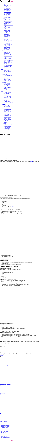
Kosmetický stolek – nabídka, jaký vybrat (8, 89)
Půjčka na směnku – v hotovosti (7, 118)
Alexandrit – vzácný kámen (6, 99)
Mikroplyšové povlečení (6, 70)
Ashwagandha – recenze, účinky (7, 30)
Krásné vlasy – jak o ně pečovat (7, 45)
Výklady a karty (4, 104)
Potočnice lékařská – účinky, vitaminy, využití (8, 25)
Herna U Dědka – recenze (3, 432)
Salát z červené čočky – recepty (7, 52)
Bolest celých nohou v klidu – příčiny (7, 5)
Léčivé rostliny (3, 18)
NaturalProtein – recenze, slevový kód (7, 61)
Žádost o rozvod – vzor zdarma (7, 113)
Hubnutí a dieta (4, 57)
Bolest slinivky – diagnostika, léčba (7, 9)
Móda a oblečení (4, 33)
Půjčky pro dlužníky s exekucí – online (7, 117)
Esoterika (2, 91)
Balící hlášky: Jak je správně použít (7, 111)
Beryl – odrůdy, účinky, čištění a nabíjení (8, 103)
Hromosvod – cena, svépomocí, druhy (7, 79)
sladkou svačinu (31, 161)
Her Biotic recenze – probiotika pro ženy (8, 59)
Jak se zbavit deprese (6, 15)
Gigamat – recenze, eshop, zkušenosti (7, 126)
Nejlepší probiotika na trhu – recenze (7, 63)
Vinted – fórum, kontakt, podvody (7, 37)
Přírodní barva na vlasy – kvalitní (7, 48)
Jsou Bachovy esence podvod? (4, 436)
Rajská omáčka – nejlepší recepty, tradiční (8, 55)
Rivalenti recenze (5, 130)
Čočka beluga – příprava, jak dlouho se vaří (8, 54)
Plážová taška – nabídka (6, 34)
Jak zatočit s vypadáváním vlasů (7, 47)
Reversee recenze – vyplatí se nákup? (7, 129)
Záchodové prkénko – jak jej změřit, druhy (8, 76)
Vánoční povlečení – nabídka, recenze (7, 71)
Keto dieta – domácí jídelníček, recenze (8, 62)
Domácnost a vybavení (4, 74)
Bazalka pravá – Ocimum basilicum (7, 22)
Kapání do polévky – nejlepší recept (4, 427)
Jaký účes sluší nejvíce (6, 46)
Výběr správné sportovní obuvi (7, 36)
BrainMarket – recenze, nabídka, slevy (7, 11)
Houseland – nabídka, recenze (7, 128)
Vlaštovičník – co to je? (6, 24)
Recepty (3, 50)
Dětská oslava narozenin (6, 114)
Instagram (2, 355)
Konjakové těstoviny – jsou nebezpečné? (8, 65)
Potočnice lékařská (3, 430)
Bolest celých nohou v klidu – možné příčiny (5, 437)
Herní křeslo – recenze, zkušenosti (7, 87)
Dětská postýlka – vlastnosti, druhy (7, 90)
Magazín (2, 107)
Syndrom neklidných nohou (6, 6)
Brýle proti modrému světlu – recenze (7, 115)
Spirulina (2, 435)
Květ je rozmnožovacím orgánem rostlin (5, 426)
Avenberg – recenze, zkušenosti (7, 127)
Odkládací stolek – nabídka (6, 88)
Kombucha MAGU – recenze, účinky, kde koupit (9, 68)
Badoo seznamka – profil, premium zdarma (8, 119)
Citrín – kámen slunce (6, 98)
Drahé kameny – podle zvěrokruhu (7, 101)
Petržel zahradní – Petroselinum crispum (8, 20)
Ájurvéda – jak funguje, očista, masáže (7, 32)
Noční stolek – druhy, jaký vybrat (7, 83)
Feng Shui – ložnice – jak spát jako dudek (8, 75)
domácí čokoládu (12, 206)
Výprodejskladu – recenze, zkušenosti (7, 125)
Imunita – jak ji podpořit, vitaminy (7, 10)
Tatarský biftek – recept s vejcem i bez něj (8, 56)
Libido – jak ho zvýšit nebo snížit (7, 14)
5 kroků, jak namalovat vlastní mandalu (8, 94)
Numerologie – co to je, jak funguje (7, 96)
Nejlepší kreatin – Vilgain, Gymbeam (7, 13)
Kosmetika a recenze (4, 38)
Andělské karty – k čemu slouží (7, 105)
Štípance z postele (5, 4)
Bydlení (2, 69)
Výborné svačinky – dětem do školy (7, 67)
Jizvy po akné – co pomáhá (6, 41)
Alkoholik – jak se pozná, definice (7, 17)
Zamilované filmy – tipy (6, 122)
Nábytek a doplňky (4, 82)
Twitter (0, 355)
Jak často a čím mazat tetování (7, 43)
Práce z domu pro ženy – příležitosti (7, 120)
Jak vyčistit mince (5, 112)
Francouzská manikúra (6, 39)
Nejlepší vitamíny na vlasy (6, 49)
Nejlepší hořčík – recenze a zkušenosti (7, 12)
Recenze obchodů (4, 123)
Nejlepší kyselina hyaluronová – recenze (8, 40)
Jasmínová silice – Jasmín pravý (7, 27)
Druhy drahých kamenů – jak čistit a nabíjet (8, 97)
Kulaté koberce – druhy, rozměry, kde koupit (8, 73)
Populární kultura (4, 116)
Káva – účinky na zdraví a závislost (7, 66)
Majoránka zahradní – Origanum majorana (8, 21)
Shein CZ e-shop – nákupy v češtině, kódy (8, 124)
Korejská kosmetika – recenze (7, 42)
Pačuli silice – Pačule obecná (6, 28)
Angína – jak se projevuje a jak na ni (7, 8)
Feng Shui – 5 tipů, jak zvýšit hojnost (7, 92)
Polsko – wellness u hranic (6, 110)
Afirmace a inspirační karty (6, 95)
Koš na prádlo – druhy (6, 78)
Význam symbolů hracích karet (7, 106)
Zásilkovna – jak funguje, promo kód (7, 109)
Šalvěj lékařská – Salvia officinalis (7, 19)
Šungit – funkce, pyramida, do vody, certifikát (8, 102)
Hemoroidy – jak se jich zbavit (7, 7)
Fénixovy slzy (5, 26)
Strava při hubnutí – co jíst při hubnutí (7, 58)
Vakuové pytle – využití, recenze (7, 77)
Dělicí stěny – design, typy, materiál (7, 81)
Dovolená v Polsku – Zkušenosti (4, 431)
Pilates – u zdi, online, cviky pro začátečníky (8, 60)
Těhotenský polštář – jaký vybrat (7, 84)
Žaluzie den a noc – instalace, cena (7, 80)
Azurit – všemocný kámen (6, 100)
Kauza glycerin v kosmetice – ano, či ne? (8, 44)
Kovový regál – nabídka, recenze (7, 85)
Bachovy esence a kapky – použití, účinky (5, 425)
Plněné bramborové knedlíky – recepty (7, 53)
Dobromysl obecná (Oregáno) (7, 23)
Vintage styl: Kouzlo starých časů (7, 35)
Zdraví (2, 3)
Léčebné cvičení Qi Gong (6, 93)
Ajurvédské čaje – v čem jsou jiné (7, 31)
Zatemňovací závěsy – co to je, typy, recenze (8, 72)
